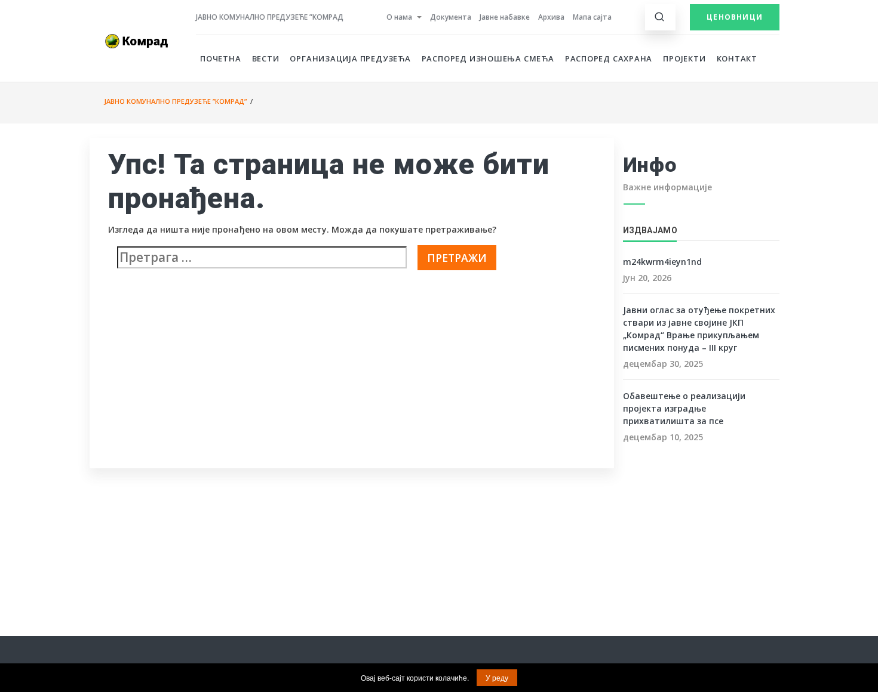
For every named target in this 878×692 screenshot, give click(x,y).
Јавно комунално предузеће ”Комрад (269, 17)
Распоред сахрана (609, 58)
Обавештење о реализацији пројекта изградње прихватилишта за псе (684, 408)
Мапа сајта (592, 17)
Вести (266, 58)
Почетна (220, 58)
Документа (450, 17)
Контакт (737, 58)
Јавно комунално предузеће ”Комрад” (175, 101)
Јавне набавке (505, 17)
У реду (497, 677)
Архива (551, 17)
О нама (399, 17)
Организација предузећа (350, 58)
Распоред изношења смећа (488, 58)
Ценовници (735, 17)
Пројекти (684, 58)
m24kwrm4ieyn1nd (662, 261)
